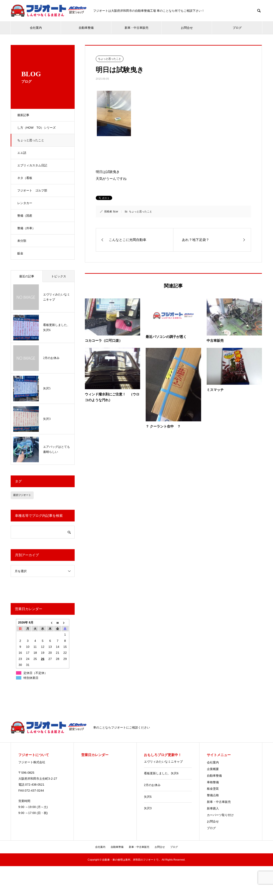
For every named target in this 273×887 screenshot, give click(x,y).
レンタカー (24, 203)
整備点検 (213, 795)
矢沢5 (148, 796)
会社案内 (36, 27)
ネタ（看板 (24, 178)
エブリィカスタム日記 (32, 165)
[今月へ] (57, 622)
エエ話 (21, 152)
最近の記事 (26, 276)
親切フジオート (22, 495)
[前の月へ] (50, 622)
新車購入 (213, 808)
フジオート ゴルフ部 (32, 190)
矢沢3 (148, 808)
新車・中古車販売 (136, 27)
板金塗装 (213, 788)
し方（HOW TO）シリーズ (36, 127)
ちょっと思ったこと (30, 140)
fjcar (115, 211)
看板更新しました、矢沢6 (161, 773)
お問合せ (187, 27)
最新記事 (23, 115)
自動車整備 (86, 27)
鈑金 (20, 253)
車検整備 (213, 782)
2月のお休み (152, 785)
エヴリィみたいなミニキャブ (163, 761)
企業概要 (213, 769)
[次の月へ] (65, 622)
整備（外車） (26, 228)
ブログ (237, 27)
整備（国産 (24, 215)
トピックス (58, 276)
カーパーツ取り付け (220, 815)
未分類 (21, 240)
